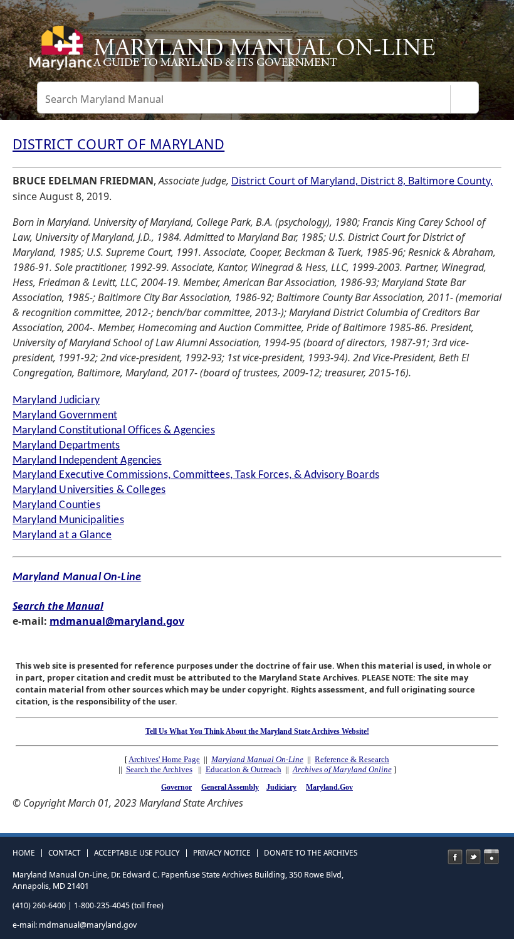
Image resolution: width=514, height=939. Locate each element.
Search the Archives (159, 769)
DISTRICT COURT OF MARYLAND (118, 144)
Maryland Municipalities (68, 520)
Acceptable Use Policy (137, 853)
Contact (64, 853)
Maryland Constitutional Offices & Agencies (114, 431)
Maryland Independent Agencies (87, 461)
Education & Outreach (243, 769)
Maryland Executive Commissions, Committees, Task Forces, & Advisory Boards (196, 475)
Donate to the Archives (310, 853)
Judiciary (281, 787)
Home (24, 853)
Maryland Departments (66, 446)
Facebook (455, 856)
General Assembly (230, 787)
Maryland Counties (56, 505)
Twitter (473, 856)
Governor (176, 787)
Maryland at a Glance (62, 535)
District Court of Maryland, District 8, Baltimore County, (362, 181)
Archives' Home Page (164, 759)
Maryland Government (65, 416)
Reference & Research (352, 759)
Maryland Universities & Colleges (89, 490)
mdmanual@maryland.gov (117, 621)
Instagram (491, 856)
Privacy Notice (222, 853)
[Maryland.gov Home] (58, 53)
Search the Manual (58, 606)
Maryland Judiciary (56, 400)
